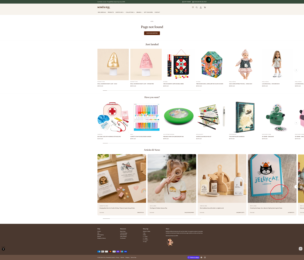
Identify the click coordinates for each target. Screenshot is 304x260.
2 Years (144, 234)
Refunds (99, 236)
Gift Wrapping (100, 234)
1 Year (144, 233)
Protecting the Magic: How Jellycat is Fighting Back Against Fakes (266, 208)
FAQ (98, 233)
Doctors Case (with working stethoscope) (109, 136)
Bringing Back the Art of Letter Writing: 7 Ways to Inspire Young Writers (117, 208)
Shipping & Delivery (101, 238)
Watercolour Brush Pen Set (203, 136)
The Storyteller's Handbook (236, 136)
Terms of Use (133, 257)
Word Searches (123, 234)
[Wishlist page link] (193, 7)
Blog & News (122, 231)
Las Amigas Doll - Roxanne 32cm (271, 83)
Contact (99, 231)
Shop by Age (119, 12)
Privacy (117, 257)
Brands (139, 12)
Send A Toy (103, 257)
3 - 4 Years (145, 236)
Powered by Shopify (110, 257)
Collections (129, 12)
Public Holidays (123, 236)
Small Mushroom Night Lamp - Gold (107, 83)
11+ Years (145, 241)
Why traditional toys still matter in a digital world (212, 208)
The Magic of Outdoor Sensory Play (158, 208)
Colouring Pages (123, 233)
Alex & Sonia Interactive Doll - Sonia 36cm (240, 83)
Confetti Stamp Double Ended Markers (140, 136)
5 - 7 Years (145, 238)
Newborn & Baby (146, 231)
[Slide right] (296, 70)
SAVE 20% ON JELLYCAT (200, 1)
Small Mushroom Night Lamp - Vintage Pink (142, 83)
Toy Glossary (123, 238)
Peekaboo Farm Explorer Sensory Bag (173, 136)
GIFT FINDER (187, 1)
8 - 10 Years (145, 239)
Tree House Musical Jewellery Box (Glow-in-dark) (209, 83)
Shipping (127, 257)
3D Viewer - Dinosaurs (268, 136)
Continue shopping (152, 33)
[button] (197, 7)
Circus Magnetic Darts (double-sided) (173, 83)
